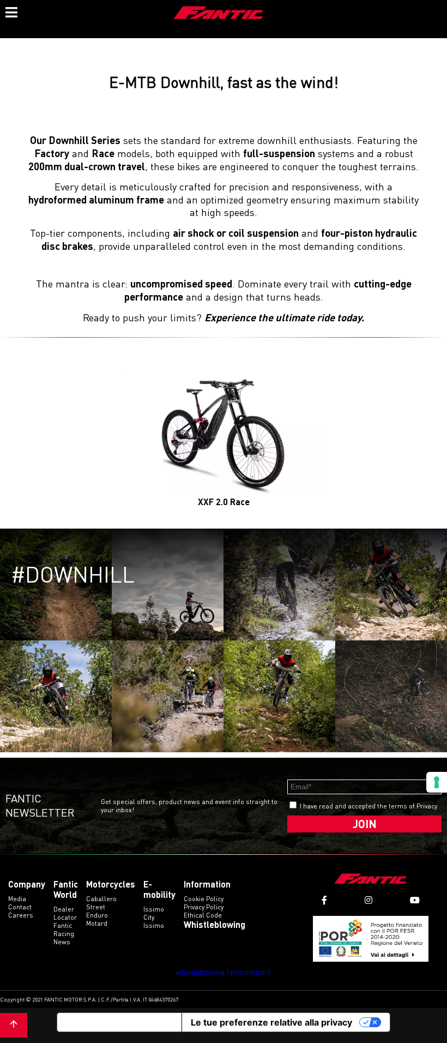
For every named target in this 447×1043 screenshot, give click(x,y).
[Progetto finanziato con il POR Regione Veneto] (371, 938)
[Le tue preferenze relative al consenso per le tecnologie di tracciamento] (436, 782)
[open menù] (11, 11)
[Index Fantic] (218, 13)
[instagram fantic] (368, 900)
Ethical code (203, 915)
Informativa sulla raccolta (119, 1022)
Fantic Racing (63, 929)
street (95, 907)
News (61, 942)
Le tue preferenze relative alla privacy (271, 1022)
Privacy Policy (204, 907)
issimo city (153, 913)
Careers (20, 915)
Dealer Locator (65, 913)
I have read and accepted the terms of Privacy (368, 806)
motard (96, 923)
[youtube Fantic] (415, 900)
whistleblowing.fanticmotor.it (223, 971)
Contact (20, 907)
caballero (101, 899)
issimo (153, 925)
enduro (97, 915)
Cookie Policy (204, 899)
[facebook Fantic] (324, 900)
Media (17, 899)
